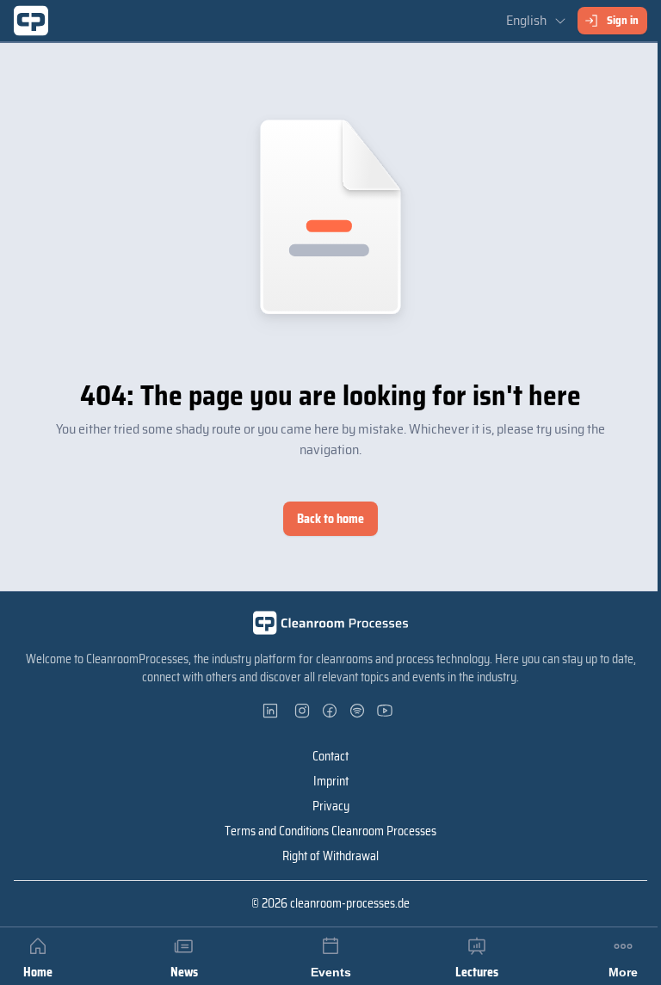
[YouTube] (385, 710)
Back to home (330, 518)
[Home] (31, 20)
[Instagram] (303, 710)
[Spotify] (358, 710)
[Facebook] (330, 710)
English (526, 20)
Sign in (623, 20)
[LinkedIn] (275, 710)
